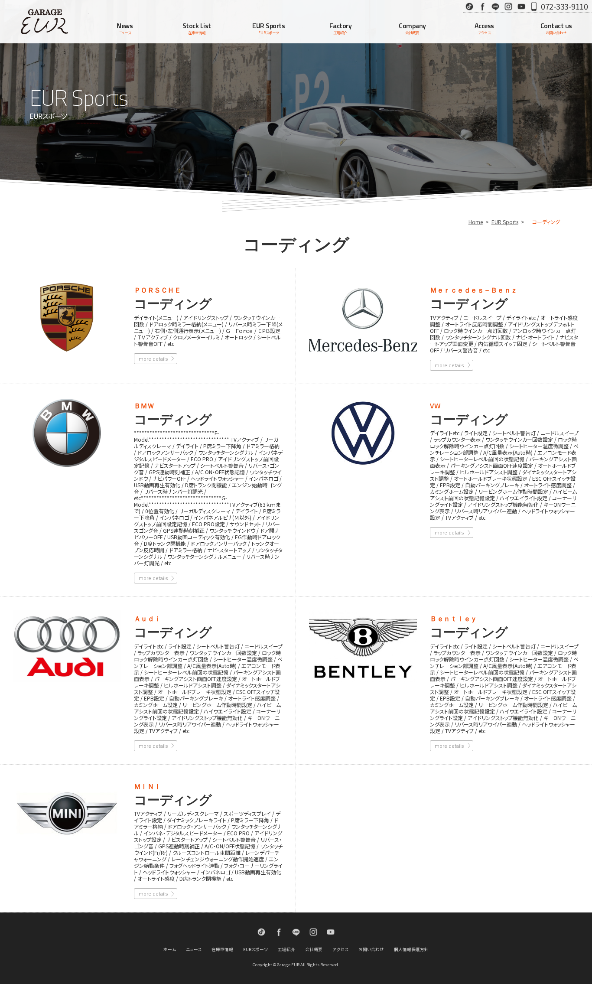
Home (475, 221)
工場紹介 (286, 949)
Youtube (521, 6)
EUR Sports (504, 221)
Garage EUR (44, 21)
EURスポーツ (255, 949)
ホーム (169, 949)
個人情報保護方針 (411, 949)
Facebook (482, 6)
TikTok (469, 6)
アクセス (340, 949)
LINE (495, 6)
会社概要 (313, 949)
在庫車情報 (222, 949)
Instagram (508, 6)
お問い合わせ (371, 949)
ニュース (194, 949)
